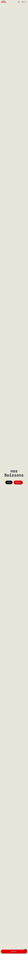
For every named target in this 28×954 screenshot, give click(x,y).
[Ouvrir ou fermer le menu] (25, 2)
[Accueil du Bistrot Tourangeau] (3, 2)
